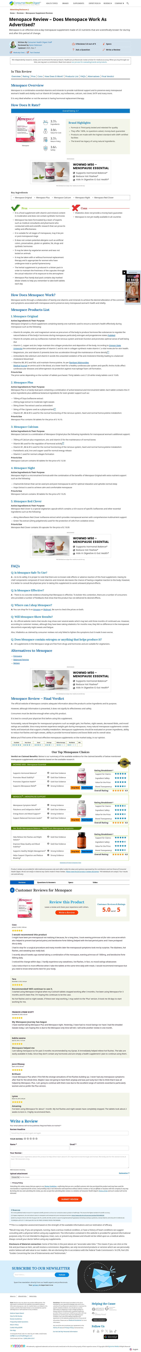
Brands (65, 3)
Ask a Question (83, 49)
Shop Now (75, 788)
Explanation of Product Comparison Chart (70, 862)
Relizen (16, 663)
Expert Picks (94, 3)
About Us (12, 1296)
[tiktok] (115, 1331)
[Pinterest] (102, 1331)
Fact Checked (35, 52)
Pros (33, 76)
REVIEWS (107, 3)
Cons (40, 76)
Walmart (47, 609)
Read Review (87, 788)
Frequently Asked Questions (19, 1322)
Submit (62, 1274)
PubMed (111, 335)
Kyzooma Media (113, 1346)
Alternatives (94, 76)
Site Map (13, 1330)
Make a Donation (99, 1320)
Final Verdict (108, 76)
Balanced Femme (21, 659)
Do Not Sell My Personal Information (65, 1331)
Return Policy (14, 1325)
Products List (71, 76)
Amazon (36, 609)
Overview (16, 76)
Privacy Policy (69, 1328)
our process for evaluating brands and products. (89, 62)
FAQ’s (83, 76)
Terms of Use (103, 1191)
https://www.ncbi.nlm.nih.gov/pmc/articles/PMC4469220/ (88, 1215)
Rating (26, 76)
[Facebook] (94, 1331)
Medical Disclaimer (75, 1320)
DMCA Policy (33, 1296)
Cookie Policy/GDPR (16, 1327)
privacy (36, 1285)
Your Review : (16, 1153)
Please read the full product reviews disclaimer (82, 871)
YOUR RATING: (16, 1139)
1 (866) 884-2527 (29, 1338)
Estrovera (17, 656)
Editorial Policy (22, 1296)
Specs (108, 44)
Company (118, 3)
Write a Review (113, 49)
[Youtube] (98, 1331)
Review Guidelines (51, 1186)
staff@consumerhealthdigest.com (21, 1336)
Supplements (78, 3)
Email (73, 1144)
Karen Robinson (35, 45)
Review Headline (17, 1129)
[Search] (128, 3)
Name (13, 1144)
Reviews (22, 882)
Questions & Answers (46, 882)
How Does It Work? (54, 76)
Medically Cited (19, 52)
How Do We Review (16, 1316)
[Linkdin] (111, 1331)
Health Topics (52, 3)
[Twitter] (107, 1331)
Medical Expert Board (17, 1313)
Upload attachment (19, 1173)
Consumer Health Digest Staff (40, 42)
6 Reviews (86, 44)
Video (95, 882)
